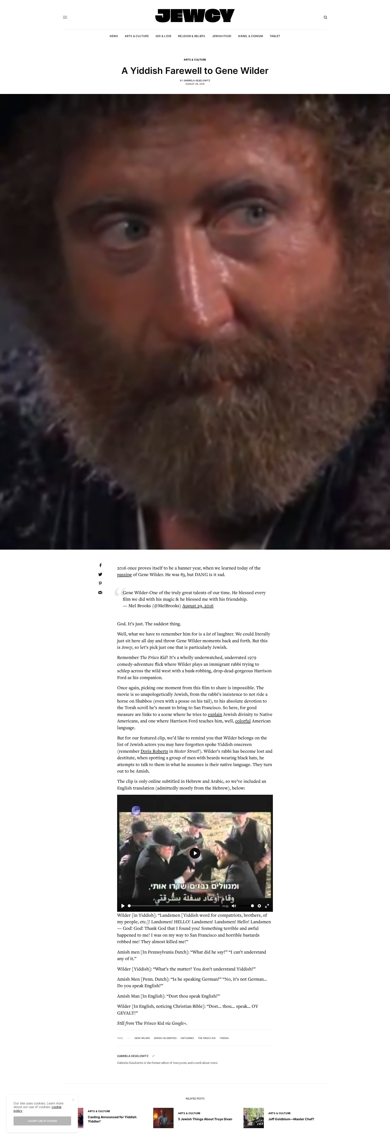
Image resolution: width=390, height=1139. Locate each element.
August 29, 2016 (198, 605)
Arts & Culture (195, 60)
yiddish (224, 1038)
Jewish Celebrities (165, 1038)
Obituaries (187, 1038)
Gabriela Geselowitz (197, 80)
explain (215, 714)
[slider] (174, 906)
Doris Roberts (154, 751)
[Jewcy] (195, 15)
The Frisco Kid (207, 1038)
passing (124, 574)
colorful (243, 721)
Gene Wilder (142, 1038)
